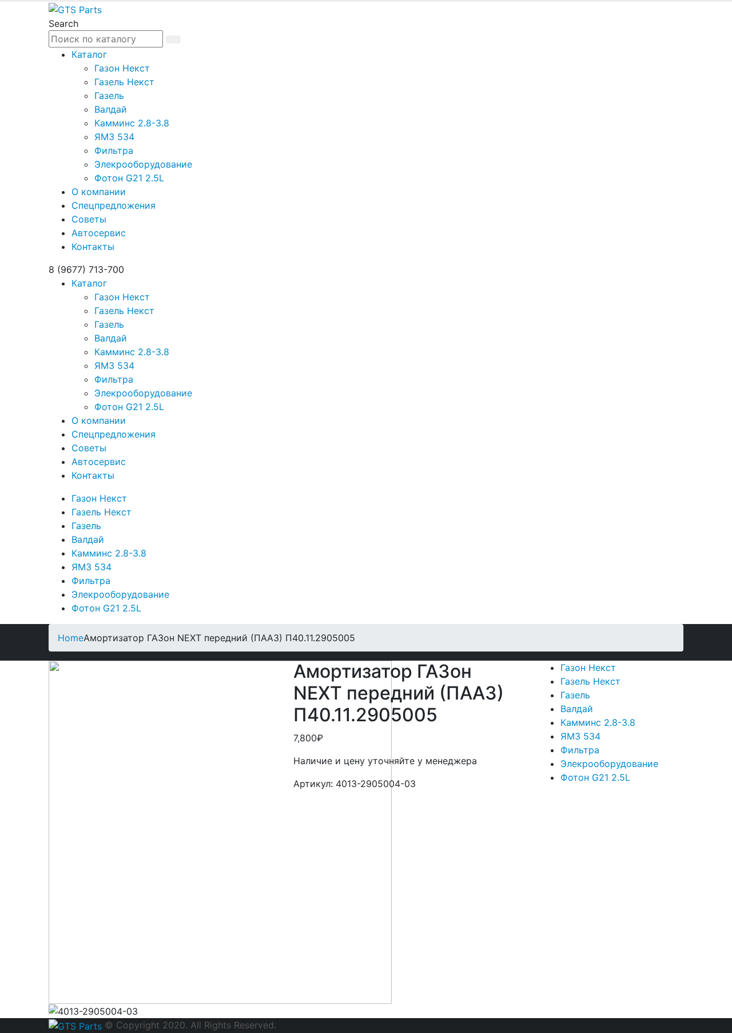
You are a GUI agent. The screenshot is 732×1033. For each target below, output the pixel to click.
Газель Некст (124, 82)
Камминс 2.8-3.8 (131, 123)
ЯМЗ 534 (114, 136)
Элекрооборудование (143, 164)
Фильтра (113, 150)
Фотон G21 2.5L (129, 178)
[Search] (173, 39)
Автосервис (98, 233)
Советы (88, 219)
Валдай (110, 109)
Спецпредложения (113, 205)
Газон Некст (122, 68)
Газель (109, 95)
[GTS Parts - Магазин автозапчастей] (75, 8)
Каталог (89, 54)
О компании (98, 191)
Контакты (92, 246)
